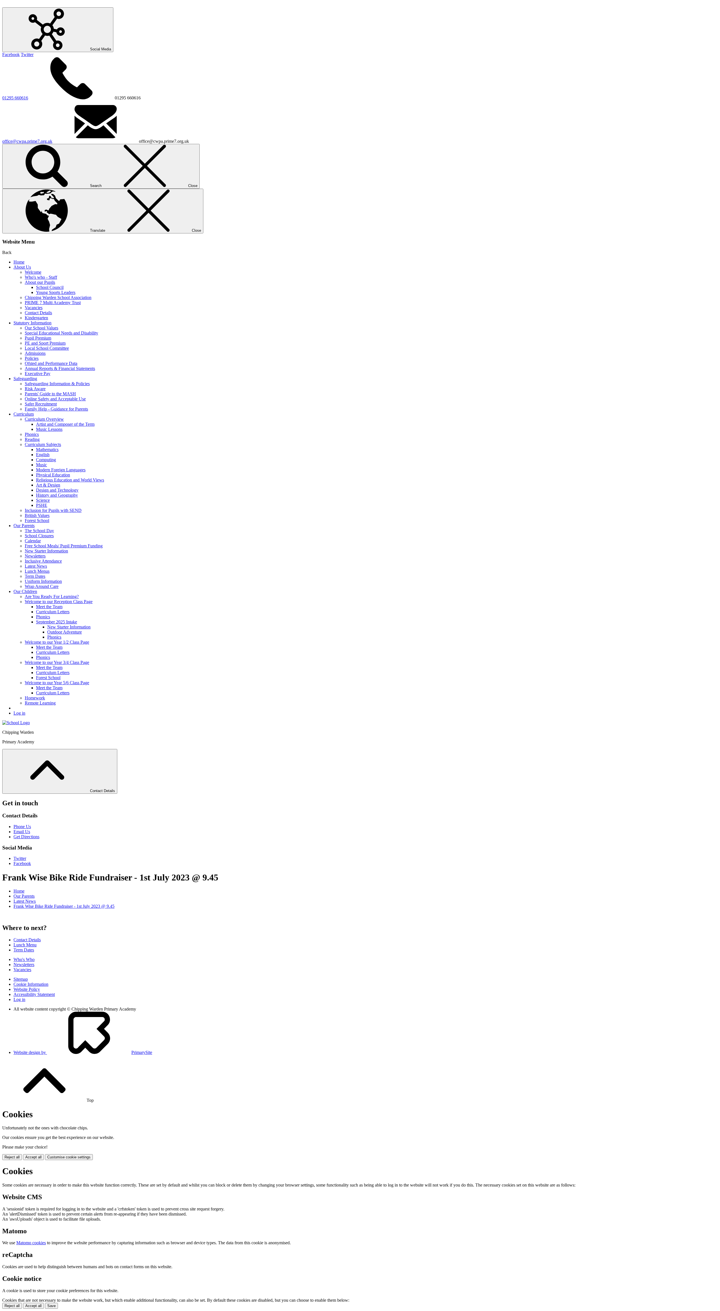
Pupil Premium (38, 338)
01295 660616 (15, 97)
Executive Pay (37, 373)
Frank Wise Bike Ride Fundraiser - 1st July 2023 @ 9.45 (64, 906)
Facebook (11, 54)
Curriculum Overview (44, 419)
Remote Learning (40, 703)
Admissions (35, 353)
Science (43, 500)
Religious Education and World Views (70, 480)
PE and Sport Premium (45, 343)
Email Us (22, 831)
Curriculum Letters (52, 611)
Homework (35, 697)
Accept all (33, 1157)
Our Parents (24, 525)
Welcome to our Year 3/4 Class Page (57, 662)
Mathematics (47, 449)
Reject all (12, 1157)
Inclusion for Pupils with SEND (53, 510)
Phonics (32, 434)
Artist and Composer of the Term (65, 424)
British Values (37, 515)
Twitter (27, 54)
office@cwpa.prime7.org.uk (27, 141)
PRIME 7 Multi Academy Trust (53, 302)
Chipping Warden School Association (58, 297)
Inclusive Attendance (43, 561)
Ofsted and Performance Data (51, 363)
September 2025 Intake (56, 621)
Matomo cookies (31, 1242)
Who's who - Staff (41, 277)
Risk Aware (35, 388)
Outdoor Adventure (64, 632)
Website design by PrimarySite (83, 1052)
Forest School (37, 520)
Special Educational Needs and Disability (61, 333)
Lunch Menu (25, 944)
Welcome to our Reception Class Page (59, 601)
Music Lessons (49, 429)
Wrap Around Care (41, 586)
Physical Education (53, 474)
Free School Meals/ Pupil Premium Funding (64, 545)
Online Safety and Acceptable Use (55, 398)
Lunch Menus (37, 571)
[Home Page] (16, 722)
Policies (32, 358)
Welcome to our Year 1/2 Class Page (57, 642)
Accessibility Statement (34, 994)
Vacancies (33, 307)
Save (51, 1306)
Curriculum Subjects (43, 444)
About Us (22, 267)
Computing (46, 459)
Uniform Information (43, 581)
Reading (32, 439)
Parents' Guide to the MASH (50, 393)
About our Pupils (40, 282)
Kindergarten (36, 317)
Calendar (33, 540)
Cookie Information (31, 984)
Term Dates (35, 576)
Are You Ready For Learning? (52, 596)
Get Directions (26, 836)
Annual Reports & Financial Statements (60, 368)
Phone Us (22, 826)
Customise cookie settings (69, 1157)
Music (41, 464)
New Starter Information (46, 551)
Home (19, 262)
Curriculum (24, 414)
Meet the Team (49, 606)
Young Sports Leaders (55, 292)
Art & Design (48, 485)
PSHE (41, 505)
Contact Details (38, 312)
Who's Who (24, 959)
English (43, 454)
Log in (19, 713)
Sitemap (21, 979)
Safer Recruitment (41, 404)
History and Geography (57, 495)
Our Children (25, 591)
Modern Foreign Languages (61, 469)
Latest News (36, 566)
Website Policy (27, 989)
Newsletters (35, 556)
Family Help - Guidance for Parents (56, 409)
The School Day (39, 530)
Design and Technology (57, 490)
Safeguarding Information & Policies (57, 383)
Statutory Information (32, 322)
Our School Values (41, 327)
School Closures (39, 535)
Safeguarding (25, 378)
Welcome (33, 272)
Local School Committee (47, 348)
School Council (50, 287)
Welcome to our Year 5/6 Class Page (57, 682)
